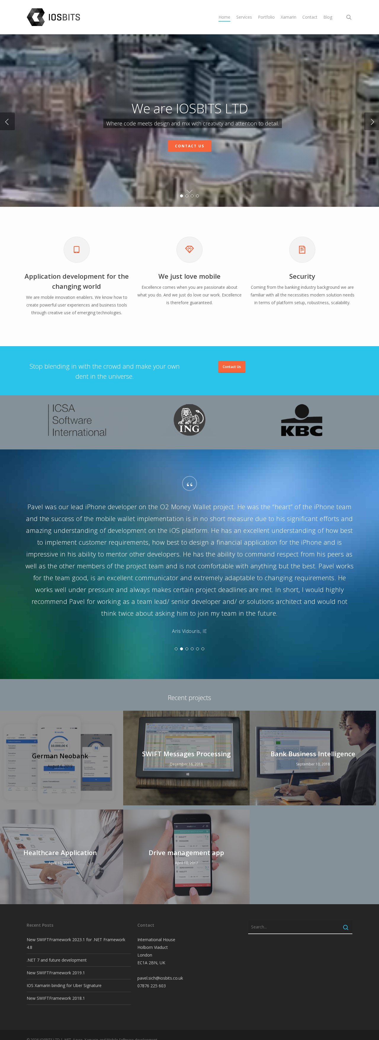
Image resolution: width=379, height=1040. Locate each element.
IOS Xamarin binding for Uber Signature (64, 985)
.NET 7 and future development (57, 960)
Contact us (189, 146)
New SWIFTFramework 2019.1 (56, 972)
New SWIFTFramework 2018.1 (56, 998)
